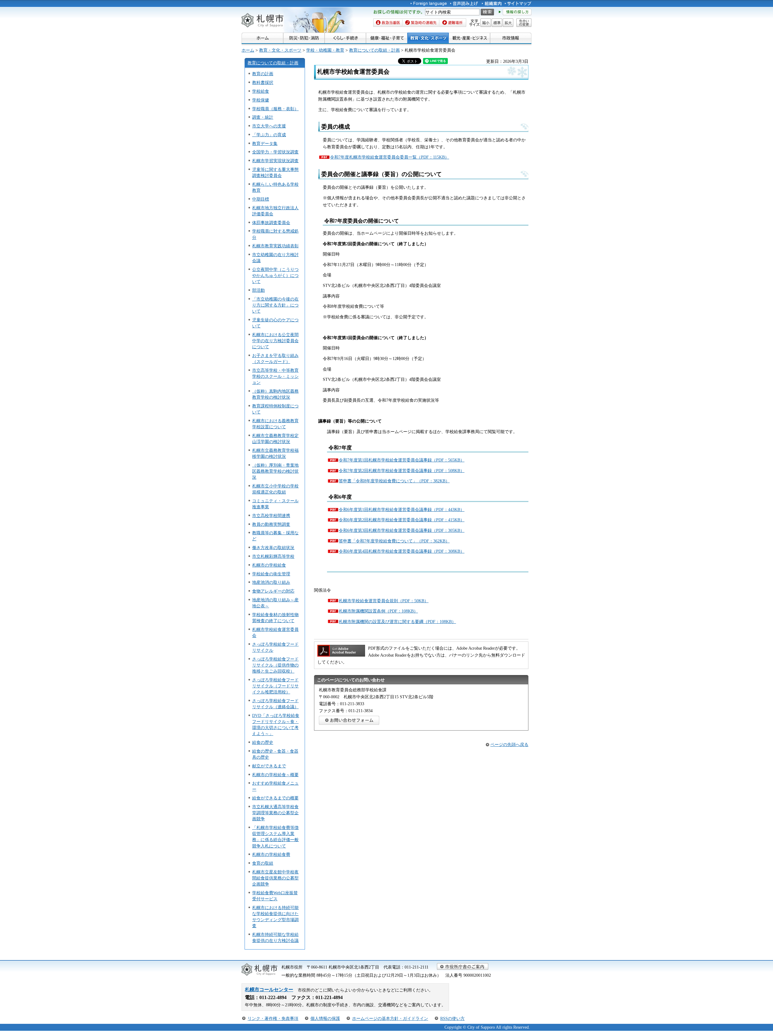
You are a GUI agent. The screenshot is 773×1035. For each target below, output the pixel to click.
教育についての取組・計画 (374, 50)
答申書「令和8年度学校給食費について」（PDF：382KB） (394, 480)
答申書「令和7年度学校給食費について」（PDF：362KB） (394, 540)
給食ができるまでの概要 (275, 798)
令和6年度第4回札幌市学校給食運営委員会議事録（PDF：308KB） (401, 551)
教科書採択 (262, 82)
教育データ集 (264, 143)
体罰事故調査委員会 (271, 222)
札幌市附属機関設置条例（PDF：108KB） (378, 611)
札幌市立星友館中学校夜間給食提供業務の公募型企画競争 (275, 877)
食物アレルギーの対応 (273, 591)
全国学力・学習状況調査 (275, 151)
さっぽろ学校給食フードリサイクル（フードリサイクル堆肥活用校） (275, 685)
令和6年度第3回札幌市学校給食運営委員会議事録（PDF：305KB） (401, 530)
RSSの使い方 (452, 1018)
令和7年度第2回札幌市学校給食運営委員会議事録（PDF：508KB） (401, 470)
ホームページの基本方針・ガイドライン (390, 1018)
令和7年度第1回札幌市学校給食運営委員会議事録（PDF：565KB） (401, 460)
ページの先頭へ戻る (509, 744)
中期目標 (260, 199)
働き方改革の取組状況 (273, 547)
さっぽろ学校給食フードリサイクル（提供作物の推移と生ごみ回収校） (275, 665)
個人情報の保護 (325, 1018)
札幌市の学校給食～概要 (275, 774)
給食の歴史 (262, 742)
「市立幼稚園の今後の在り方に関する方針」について (275, 305)
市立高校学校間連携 (271, 515)
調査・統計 (262, 117)
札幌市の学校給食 (269, 565)
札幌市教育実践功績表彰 (275, 245)
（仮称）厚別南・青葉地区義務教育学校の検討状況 (275, 471)
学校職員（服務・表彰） (275, 108)
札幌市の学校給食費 (271, 854)
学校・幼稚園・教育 (325, 50)
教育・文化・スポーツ (280, 50)
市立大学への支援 (269, 126)
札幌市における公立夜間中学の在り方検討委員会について (275, 340)
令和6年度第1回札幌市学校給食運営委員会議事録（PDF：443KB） (401, 509)
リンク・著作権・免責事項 (273, 1018)
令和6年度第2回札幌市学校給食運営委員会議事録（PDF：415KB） (401, 519)
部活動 (258, 290)
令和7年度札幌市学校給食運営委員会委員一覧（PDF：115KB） (389, 157)
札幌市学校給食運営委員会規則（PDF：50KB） (383, 600)
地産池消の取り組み (271, 582)
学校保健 (260, 100)
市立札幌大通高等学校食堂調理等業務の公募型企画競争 (275, 812)
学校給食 (260, 91)
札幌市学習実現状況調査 (275, 160)
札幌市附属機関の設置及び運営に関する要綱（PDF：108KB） (397, 621)
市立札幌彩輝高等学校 (273, 556)
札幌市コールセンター (269, 989)
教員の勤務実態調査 (271, 524)
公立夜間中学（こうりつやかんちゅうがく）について (275, 275)
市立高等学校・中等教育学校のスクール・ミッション (275, 376)
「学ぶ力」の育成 (269, 134)
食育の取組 (262, 863)
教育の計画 (262, 73)
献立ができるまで (269, 765)
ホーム (248, 50)
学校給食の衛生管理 (271, 573)
